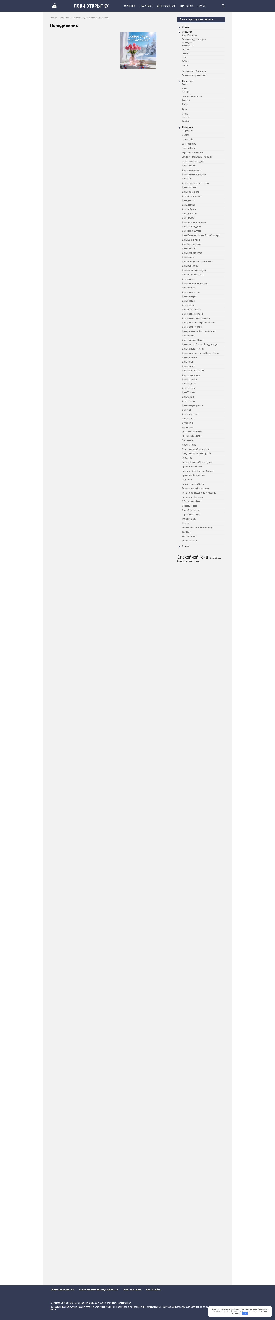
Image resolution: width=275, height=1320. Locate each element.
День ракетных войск (192, 327)
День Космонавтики (191, 244)
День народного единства (194, 283)
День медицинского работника (197, 261)
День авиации (188, 165)
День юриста (188, 418)
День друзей (188, 218)
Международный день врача (195, 449)
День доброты (189, 209)
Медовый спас (189, 444)
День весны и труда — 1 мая (195, 183)
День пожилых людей (192, 314)
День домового (189, 213)
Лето (184, 109)
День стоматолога (191, 375)
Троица (185, 523)
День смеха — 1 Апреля (193, 370)
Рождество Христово (192, 497)
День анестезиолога (191, 170)
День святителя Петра (192, 340)
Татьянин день (189, 519)
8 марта (185, 135)
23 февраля (187, 130)
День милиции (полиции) (194, 270)
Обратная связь (132, 1289)
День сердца (188, 366)
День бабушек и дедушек (194, 174)
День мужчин (188, 279)
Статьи (185, 546)
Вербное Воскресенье (192, 152)
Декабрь (186, 92)
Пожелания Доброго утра (194, 39)
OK (245, 1313)
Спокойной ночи (215, 558)
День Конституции (191, 239)
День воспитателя (190, 192)
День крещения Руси (192, 252)
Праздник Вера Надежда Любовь (198, 471)
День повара (188, 305)
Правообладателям (62, 1289)
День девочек (189, 200)
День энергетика (190, 414)
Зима (184, 88)
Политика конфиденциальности (98, 1289)
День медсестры (190, 266)
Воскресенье (187, 45)
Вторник (185, 49)
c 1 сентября (188, 139)
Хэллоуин (186, 532)
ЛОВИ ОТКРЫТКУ (91, 6)
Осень (185, 114)
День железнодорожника (194, 222)
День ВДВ (186, 178)
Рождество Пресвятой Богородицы (199, 493)
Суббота (185, 61)
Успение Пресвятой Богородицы (197, 527)
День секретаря (189, 357)
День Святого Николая (193, 348)
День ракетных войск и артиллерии (198, 331)
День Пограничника (191, 309)
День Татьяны (188, 392)
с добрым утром (193, 561)
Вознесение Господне (192, 161)
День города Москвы (192, 196)
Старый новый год (190, 510)
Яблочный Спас (189, 540)
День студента (189, 383)
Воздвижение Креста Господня (197, 157)
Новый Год (187, 458)
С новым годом (189, 506)
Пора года (187, 81)
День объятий (189, 287)
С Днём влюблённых (191, 501)
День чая (186, 410)
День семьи (187, 362)
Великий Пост (188, 148)
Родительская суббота (193, 484)
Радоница (187, 479)
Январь (185, 104)
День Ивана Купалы (191, 231)
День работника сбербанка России (198, 322)
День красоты (189, 248)
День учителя (188, 401)
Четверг (185, 65)
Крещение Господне (191, 436)
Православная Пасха (192, 466)
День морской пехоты (192, 274)
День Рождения (166, 5)
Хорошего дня (182, 561)
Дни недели (186, 5)
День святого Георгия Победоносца (199, 344)
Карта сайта (153, 1289)
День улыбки (188, 397)
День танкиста (189, 388)
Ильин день (187, 427)
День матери (188, 257)
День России (188, 335)
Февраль (186, 100)
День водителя (189, 187)
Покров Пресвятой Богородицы (197, 462)
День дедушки (189, 205)
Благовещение (189, 143)
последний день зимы (192, 96)
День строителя (189, 379)
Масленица (187, 440)
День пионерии (189, 296)
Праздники (146, 5)
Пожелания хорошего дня (194, 75)
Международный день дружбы (196, 453)
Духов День (187, 423)
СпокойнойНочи (192, 557)
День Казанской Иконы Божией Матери (200, 235)
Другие (202, 5)
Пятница (185, 53)
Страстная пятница (191, 514)
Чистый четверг (189, 536)
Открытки (129, 5)
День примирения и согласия (196, 318)
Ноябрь (185, 117)
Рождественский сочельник (195, 488)
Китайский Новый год (192, 431)
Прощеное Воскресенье (193, 475)
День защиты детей (191, 226)
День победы (188, 301)
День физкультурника (192, 405)
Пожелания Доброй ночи (194, 71)
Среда (184, 57)
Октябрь (185, 121)
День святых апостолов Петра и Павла (200, 353)
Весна (185, 84)
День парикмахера (191, 292)
